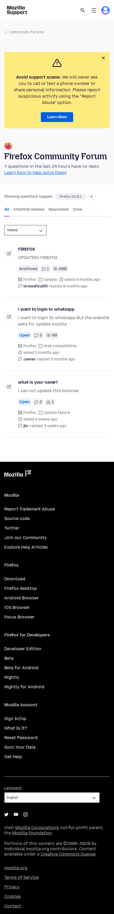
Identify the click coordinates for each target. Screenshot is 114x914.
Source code (17, 518)
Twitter (11, 528)
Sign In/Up (15, 718)
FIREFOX (26, 249)
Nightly (11, 677)
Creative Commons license (68, 854)
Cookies (12, 896)
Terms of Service (21, 877)
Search (82, 10)
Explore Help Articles (26, 547)
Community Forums (26, 32)
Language (13, 788)
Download (14, 578)
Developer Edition (22, 648)
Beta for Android (21, 667)
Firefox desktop (20, 588)
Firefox (29, 279)
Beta (9, 658)
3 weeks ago (55, 426)
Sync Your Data (20, 747)
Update (50, 279)
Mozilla (17, 474)
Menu (94, 10)
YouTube (16, 814)
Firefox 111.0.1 (70, 196)
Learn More (57, 117)
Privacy (12, 886)
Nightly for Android (24, 686)
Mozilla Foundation (32, 832)
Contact (12, 905)
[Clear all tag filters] (91, 196)
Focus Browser (19, 616)
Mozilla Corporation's (37, 827)
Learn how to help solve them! (35, 172)
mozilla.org (15, 867)
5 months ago (63, 359)
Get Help (13, 756)
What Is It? (15, 728)
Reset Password (21, 737)
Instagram (25, 814)
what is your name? (38, 382)
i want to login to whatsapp (46, 309)
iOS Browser (17, 607)
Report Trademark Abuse (29, 509)
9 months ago (75, 286)
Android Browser (21, 597)
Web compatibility (60, 346)
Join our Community (25, 537)
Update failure (57, 412)
